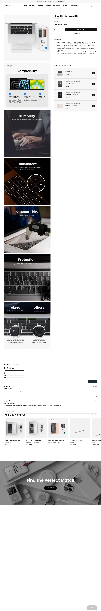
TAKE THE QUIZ (50, 488)
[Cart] (95, 5)
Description (57, 39)
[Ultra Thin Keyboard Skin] (15, 428)
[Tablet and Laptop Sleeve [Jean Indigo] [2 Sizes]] (60, 95)
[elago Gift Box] (60, 73)
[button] (25, 6)
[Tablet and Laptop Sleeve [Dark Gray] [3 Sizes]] (60, 84)
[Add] (93, 73)
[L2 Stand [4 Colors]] (80, 428)
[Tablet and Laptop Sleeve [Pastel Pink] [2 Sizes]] (60, 106)
